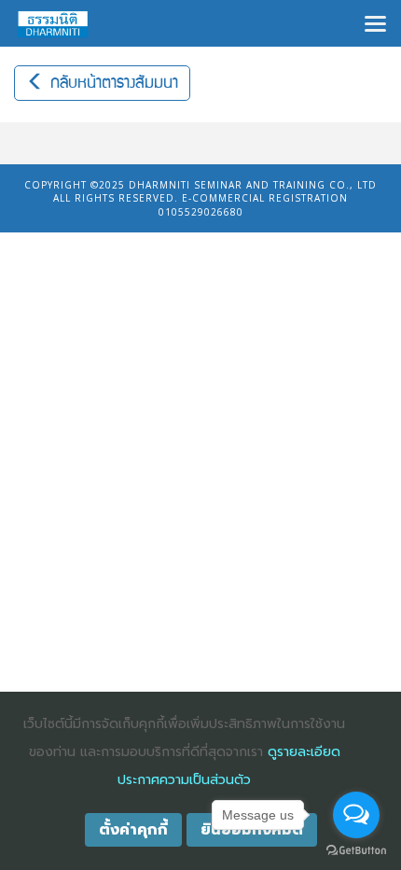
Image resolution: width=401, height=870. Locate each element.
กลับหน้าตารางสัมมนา (111, 83)
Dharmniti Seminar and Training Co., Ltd (253, 184)
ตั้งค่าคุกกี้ (133, 830)
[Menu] (375, 22)
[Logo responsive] (53, 23)
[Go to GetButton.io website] (356, 851)
